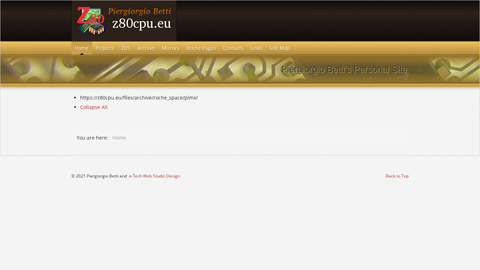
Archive (146, 48)
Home (82, 48)
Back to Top (397, 176)
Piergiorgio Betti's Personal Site (124, 20)
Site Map (280, 48)
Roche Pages (201, 48)
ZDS (125, 48)
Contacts (233, 48)
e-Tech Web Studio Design (154, 176)
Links (256, 48)
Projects (105, 48)
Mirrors (171, 48)
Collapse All (94, 107)
